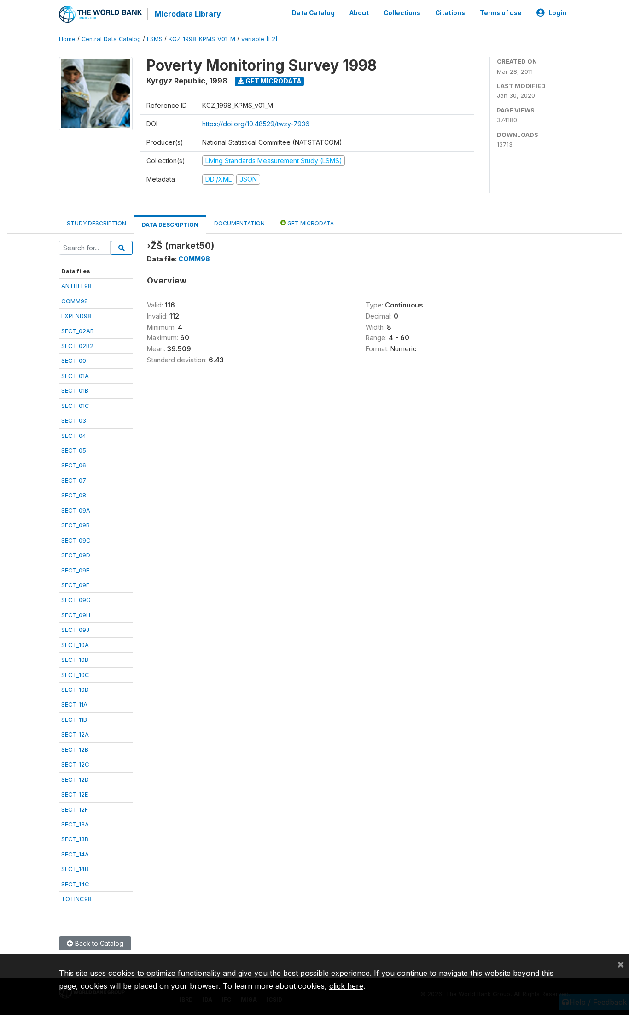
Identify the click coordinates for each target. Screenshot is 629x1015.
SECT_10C (75, 675)
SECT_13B (74, 839)
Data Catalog (313, 13)
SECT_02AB (77, 331)
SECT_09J (75, 629)
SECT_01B (74, 390)
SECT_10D (75, 689)
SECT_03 (73, 420)
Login (557, 13)
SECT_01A (75, 375)
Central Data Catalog (111, 38)
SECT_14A (75, 854)
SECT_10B (74, 659)
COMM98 (74, 301)
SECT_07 (73, 480)
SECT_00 (73, 360)
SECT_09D (75, 555)
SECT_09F (75, 585)
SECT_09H (75, 615)
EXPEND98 (76, 315)
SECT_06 (73, 465)
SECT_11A (74, 704)
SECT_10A (75, 645)
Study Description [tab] (96, 223)
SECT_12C (75, 764)
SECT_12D (75, 779)
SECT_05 (73, 450)
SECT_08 (73, 495)
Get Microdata (273, 81)
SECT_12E (74, 794)
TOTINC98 (76, 899)
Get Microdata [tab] (310, 223)
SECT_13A (75, 824)
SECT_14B (74, 869)
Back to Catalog (98, 943)
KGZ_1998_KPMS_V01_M (202, 38)
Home (67, 38)
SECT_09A (75, 510)
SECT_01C (75, 405)
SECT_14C (75, 884)
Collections (402, 13)
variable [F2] (259, 38)
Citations (450, 13)
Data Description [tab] (170, 224)
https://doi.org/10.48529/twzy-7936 (255, 124)
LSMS (155, 38)
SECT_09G (76, 599)
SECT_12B (74, 749)
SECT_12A (75, 734)
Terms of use (501, 13)
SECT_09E (75, 570)
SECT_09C (76, 540)
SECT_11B (74, 719)
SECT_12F (74, 809)
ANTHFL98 (76, 285)
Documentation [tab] (239, 223)
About (359, 13)
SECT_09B (75, 525)
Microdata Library (188, 13)
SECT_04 (73, 435)
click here (346, 986)
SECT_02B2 (77, 345)
